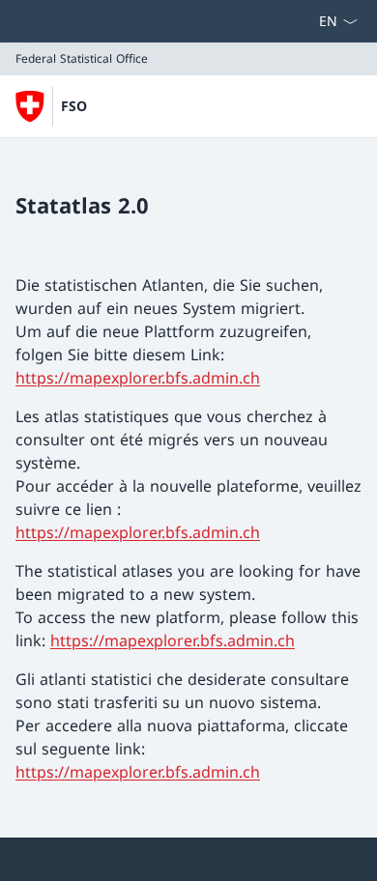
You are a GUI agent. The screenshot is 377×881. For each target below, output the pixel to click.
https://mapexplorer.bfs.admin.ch (137, 377)
